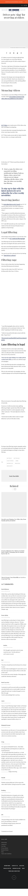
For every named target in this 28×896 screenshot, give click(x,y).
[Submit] (17, 53)
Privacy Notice (4, 848)
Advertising (4, 842)
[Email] (21, 53)
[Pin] (13, 53)
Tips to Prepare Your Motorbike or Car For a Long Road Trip (13, 578)
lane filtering (10, 460)
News (10, 9)
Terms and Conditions (6, 853)
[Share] (6, 53)
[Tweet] (10, 53)
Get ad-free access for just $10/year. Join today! (14, 1)
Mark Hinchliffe (5, 9)
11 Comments (11, 11)
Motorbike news (16, 9)
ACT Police (9, 458)
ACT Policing (17, 458)
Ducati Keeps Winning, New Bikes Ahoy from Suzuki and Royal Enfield (13, 520)
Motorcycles (10, 463)
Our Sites (3, 846)
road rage (18, 463)
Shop (2, 851)
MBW (17, 460)
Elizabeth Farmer (5, 725)
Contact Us (3, 844)
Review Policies (4, 850)
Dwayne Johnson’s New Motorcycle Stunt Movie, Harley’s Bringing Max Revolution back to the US (12, 552)
